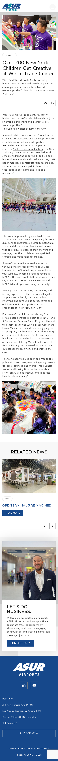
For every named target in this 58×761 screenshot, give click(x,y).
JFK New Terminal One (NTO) (17, 704)
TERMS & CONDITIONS (38, 748)
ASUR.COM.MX (27, 733)
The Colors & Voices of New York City (24, 128)
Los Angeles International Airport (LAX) (21, 710)
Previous (44, 526)
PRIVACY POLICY (17, 748)
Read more (13, 512)
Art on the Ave (10, 145)
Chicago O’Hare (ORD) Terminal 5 (19, 717)
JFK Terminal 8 (9, 723)
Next (52, 526)
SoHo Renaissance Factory (28, 149)
